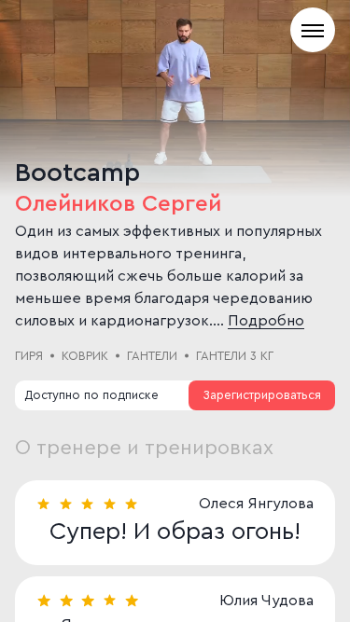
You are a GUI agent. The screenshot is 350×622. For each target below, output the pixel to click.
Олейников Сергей (118, 204)
